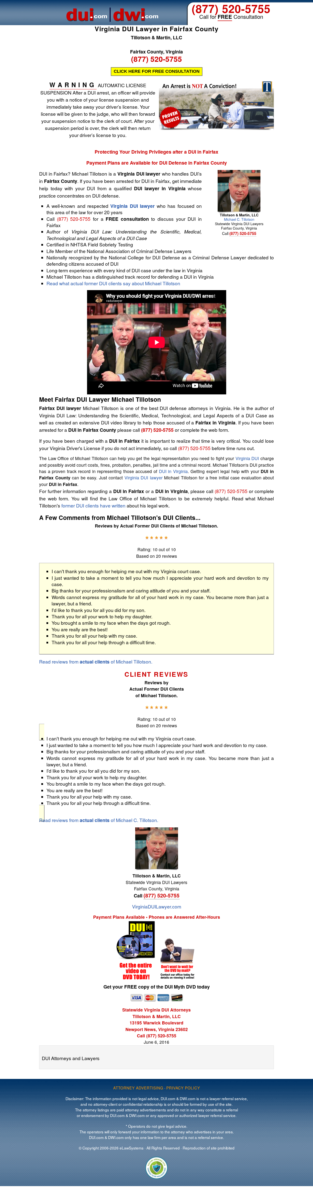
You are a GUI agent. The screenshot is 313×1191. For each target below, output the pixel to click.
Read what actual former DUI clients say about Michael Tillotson (113, 283)
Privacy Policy (183, 1087)
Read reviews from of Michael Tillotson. (95, 661)
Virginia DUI (247, 458)
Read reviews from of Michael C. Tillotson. (98, 820)
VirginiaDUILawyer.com (156, 906)
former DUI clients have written (93, 505)
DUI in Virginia (173, 471)
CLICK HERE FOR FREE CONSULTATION (157, 71)
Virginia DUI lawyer (132, 205)
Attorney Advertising (138, 1087)
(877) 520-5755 (231, 8)
